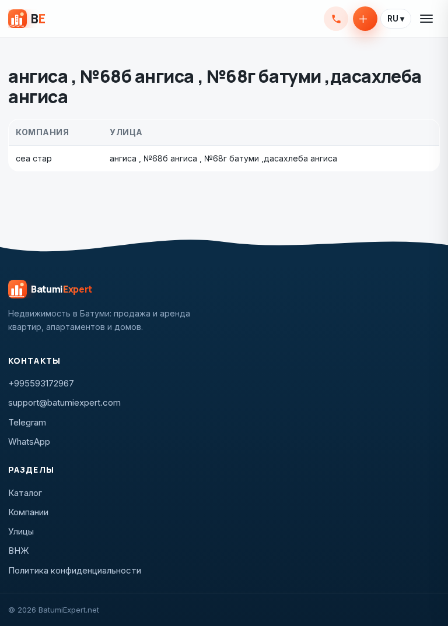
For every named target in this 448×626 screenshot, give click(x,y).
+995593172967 (336, 18)
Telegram (27, 422)
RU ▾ (395, 18)
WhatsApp (29, 441)
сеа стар (34, 158)
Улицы (21, 531)
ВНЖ (18, 550)
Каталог (25, 492)
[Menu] (427, 18)
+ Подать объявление (365, 18)
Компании (28, 512)
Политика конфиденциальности (74, 570)
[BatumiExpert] (26, 18)
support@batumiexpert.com (64, 402)
